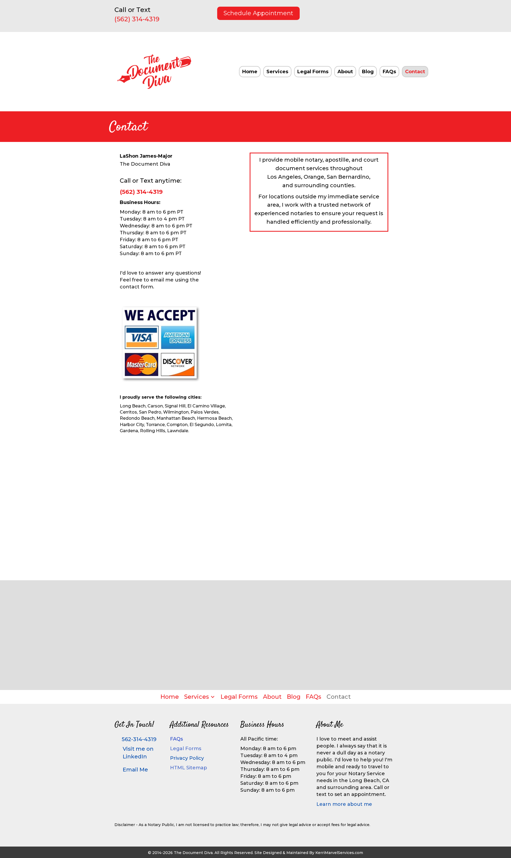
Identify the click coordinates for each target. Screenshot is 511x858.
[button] (355, 12)
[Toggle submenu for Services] (212, 697)
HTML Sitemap (188, 768)
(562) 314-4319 (136, 19)
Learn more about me (344, 804)
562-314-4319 (139, 739)
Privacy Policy (187, 758)
